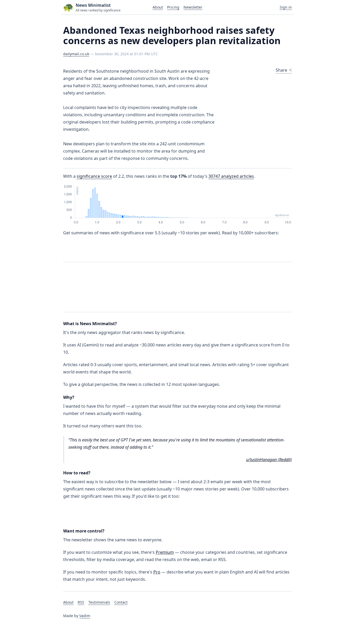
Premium (165, 552)
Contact (121, 602)
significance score (94, 176)
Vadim (84, 615)
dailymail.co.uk (76, 53)
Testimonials (99, 602)
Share (281, 70)
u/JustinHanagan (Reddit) (269, 459)
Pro (156, 572)
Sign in (286, 7)
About (158, 7)
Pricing (173, 7)
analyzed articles (231, 176)
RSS (81, 602)
